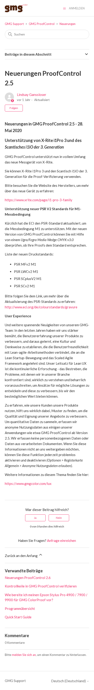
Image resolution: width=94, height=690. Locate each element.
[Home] (16, 8)
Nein (59, 517)
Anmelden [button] (77, 8)
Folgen (14, 108)
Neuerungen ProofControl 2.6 (28, 578)
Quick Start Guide (18, 617)
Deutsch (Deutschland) (68, 681)
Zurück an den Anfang (21, 556)
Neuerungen (68, 24)
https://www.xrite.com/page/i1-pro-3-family (38, 200)
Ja (35, 517)
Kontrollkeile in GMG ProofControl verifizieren (41, 586)
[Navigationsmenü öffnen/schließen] (64, 8)
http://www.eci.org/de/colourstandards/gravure (41, 307)
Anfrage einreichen (61, 540)
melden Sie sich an (24, 655)
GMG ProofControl (42, 24)
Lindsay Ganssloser (31, 94)
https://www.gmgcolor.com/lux (28, 483)
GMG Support (14, 24)
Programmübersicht (20, 608)
